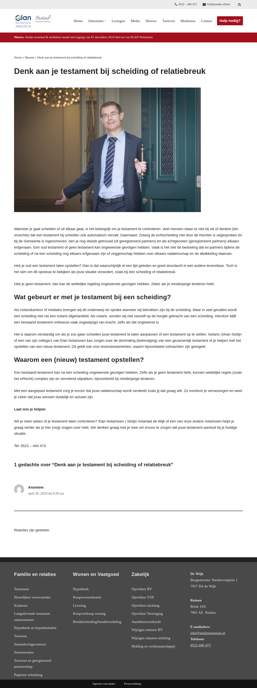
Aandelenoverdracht (146, 622)
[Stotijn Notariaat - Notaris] (33, 21)
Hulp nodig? (230, 21)
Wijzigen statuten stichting (151, 638)
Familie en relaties (35, 574)
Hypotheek (81, 589)
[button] (105, 20)
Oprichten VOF (143, 597)
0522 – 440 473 (188, 4)
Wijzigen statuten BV (147, 630)
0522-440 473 (200, 645)
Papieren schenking (28, 675)
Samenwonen (24, 652)
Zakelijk (140, 574)
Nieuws (151, 21)
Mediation (188, 21)
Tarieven (168, 21)
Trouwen (20, 636)
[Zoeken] (239, 4)
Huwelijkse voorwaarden (32, 597)
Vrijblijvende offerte (218, 4)
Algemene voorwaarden (103, 683)
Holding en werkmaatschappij (153, 646)
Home (78, 21)
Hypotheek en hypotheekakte (35, 628)
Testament (21, 589)
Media (135, 21)
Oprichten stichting (145, 605)
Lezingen (118, 21)
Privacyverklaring (132, 683)
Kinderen (21, 605)
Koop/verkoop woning (89, 613)
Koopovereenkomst (87, 597)
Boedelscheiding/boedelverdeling (97, 622)
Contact (206, 21)
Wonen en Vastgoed (96, 574)
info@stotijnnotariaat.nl (207, 633)
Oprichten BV (142, 589)
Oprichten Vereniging (147, 613)
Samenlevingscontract (30, 644)
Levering (79, 605)
